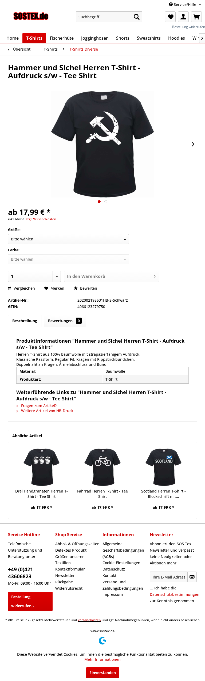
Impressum (112, 594)
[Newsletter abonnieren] (192, 577)
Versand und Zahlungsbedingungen (122, 585)
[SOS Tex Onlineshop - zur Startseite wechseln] (31, 18)
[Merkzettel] (170, 16)
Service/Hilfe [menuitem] (185, 4)
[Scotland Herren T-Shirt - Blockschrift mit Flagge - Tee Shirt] (163, 467)
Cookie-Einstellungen (121, 562)
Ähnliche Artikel (27, 435)
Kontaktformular (70, 569)
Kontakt (109, 575)
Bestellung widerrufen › (22, 601)
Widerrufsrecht (68, 588)
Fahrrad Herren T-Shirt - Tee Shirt (102, 494)
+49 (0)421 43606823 (20, 573)
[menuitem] (109, 16)
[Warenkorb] (196, 16)
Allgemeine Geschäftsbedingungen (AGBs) (123, 550)
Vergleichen (24, 288)
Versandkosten (89, 620)
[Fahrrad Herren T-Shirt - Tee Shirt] (102, 467)
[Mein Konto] (183, 16)
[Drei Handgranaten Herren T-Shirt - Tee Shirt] (41, 467)
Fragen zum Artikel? (38, 405)
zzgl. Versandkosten (41, 219)
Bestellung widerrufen (188, 26)
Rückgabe (64, 581)
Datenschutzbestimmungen (174, 594)
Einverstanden (102, 672)
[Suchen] (136, 16)
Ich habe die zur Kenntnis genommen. (174, 594)
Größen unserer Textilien (69, 559)
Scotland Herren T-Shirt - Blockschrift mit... (163, 494)
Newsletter (65, 575)
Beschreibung (24, 320)
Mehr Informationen (102, 659)
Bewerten (88, 288)
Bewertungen (64, 320)
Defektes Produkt (70, 550)
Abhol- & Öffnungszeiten (77, 543)
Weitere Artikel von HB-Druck (46, 410)
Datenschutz (113, 569)
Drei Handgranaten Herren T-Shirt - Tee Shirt (41, 494)
